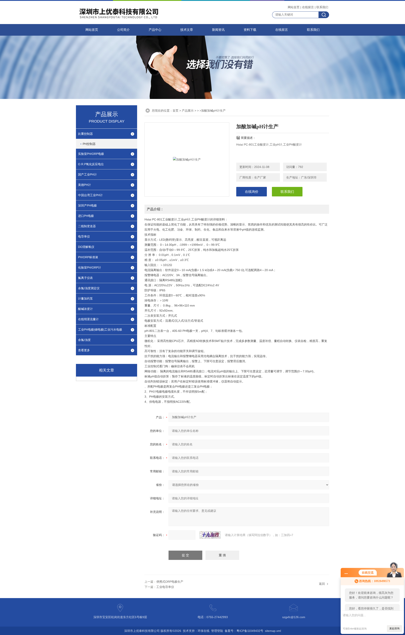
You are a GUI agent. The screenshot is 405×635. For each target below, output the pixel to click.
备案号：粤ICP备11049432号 (244, 630)
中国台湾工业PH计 (90, 195)
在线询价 (251, 191)
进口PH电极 (86, 216)
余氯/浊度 (84, 340)
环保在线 (203, 630)
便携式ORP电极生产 (169, 581)
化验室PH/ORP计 (89, 267)
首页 (175, 110)
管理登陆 (217, 630)
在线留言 (308, 7)
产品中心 (155, 29)
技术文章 (186, 29)
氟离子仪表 (85, 278)
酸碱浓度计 (85, 309)
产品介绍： (155, 209)
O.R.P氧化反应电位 (91, 164)
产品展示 (188, 110)
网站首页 (294, 7)
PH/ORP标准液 (88, 257)
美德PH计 (84, 184)
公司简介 (123, 29)
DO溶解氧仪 (86, 247)
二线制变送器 (87, 226)
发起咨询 (394, 628)
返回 (322, 583)
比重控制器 (85, 133)
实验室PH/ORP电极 (91, 153)
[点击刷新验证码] (210, 535)
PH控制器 (89, 144)
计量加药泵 (85, 298)
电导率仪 (84, 236)
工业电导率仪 (165, 587)
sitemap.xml (273, 630)
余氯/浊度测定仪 (89, 288)
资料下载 (250, 29)
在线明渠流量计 (88, 319)
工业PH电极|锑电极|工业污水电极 (100, 329)
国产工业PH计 (87, 174)
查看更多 (84, 350)
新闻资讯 (218, 29)
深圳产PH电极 (87, 205)
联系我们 (322, 7)
